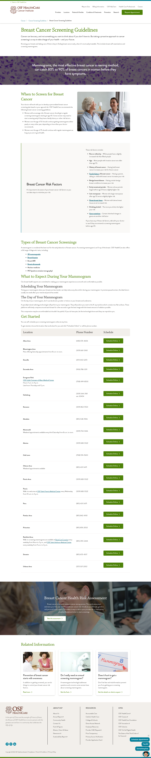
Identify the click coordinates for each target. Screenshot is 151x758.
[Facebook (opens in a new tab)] (7, 744)
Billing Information (98, 7)
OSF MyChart (111, 7)
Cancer (23, 20)
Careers (140, 7)
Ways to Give (86, 7)
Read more (26, 692)
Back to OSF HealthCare (19, 2)
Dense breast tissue (96, 200)
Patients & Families (78, 12)
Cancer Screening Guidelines (37, 20)
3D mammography (34, 254)
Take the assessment (54, 618)
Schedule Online (112, 341)
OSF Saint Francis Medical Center (48, 491)
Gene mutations (94, 213)
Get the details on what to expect (109, 692)
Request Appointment (132, 12)
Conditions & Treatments (93, 12)
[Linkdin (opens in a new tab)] (14, 744)
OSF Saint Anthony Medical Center (59, 542)
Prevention (107, 12)
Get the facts (65, 692)
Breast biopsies (33, 257)
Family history (94, 173)
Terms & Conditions (41, 752)
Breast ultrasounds (34, 264)
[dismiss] (149, 736)
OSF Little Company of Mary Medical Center (38, 380)
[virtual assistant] (146, 754)
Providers (58, 12)
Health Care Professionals (127, 7)
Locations (66, 12)
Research (116, 12)
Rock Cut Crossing (61, 539)
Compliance (31, 752)
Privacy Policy (52, 752)
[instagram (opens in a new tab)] (10, 744)
